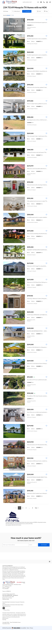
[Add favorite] (46, 20)
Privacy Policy (7, 610)
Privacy (31, 628)
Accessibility (23, 628)
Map (47, 11)
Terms (28, 628)
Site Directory (5, 618)
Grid (40, 11)
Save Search (27, 11)
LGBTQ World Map (27, 2)
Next (36, 508)
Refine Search (17, 11)
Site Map (4, 619)
